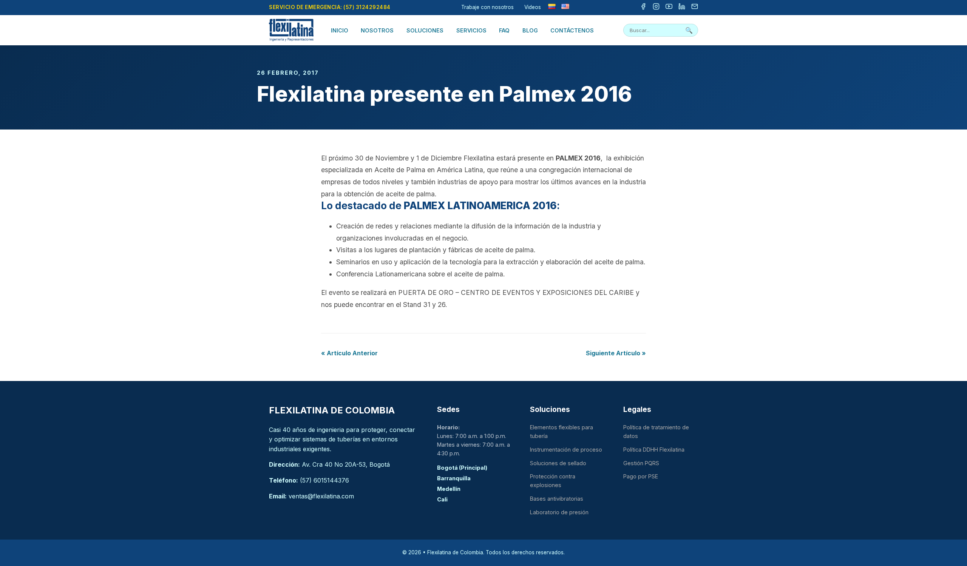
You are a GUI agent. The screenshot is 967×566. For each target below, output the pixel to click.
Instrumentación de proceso (566, 449)
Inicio (339, 30)
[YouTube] (669, 7)
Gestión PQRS (641, 463)
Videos (532, 7)
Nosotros (377, 30)
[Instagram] (656, 7)
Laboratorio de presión (559, 512)
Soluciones (424, 30)
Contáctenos (572, 30)
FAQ (504, 30)
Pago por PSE (640, 476)
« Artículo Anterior (349, 353)
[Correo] (694, 7)
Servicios (471, 30)
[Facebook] (643, 7)
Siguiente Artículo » (616, 353)
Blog (530, 30)
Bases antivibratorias (556, 498)
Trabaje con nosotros (487, 7)
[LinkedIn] (681, 7)
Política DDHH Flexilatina (653, 449)
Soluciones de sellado (558, 463)
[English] (565, 6)
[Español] (552, 6)
